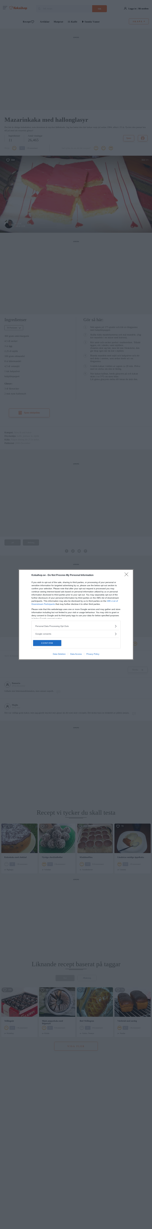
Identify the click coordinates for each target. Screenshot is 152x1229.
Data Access (76, 654)
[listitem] (76, 626)
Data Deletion (59, 654)
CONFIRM (47, 643)
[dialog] (76, 615)
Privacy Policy (92, 654)
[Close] (127, 575)
